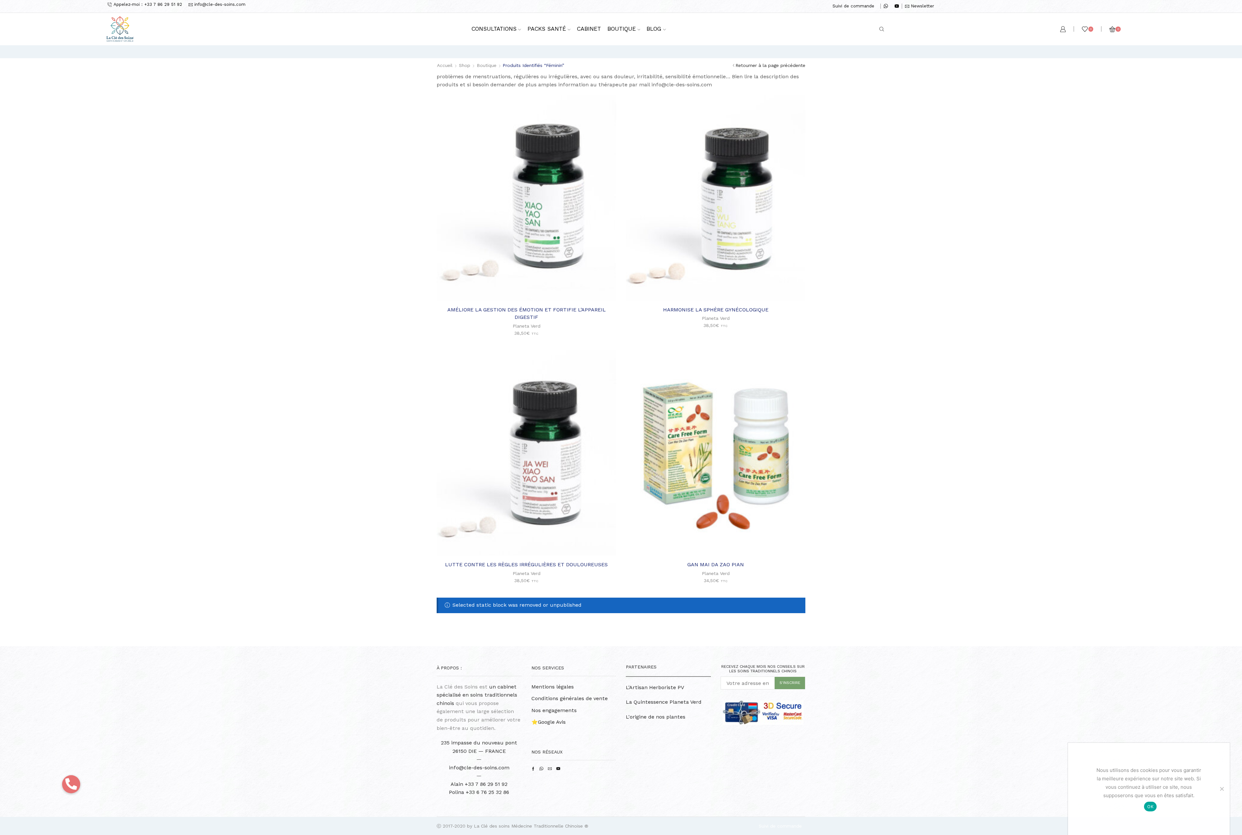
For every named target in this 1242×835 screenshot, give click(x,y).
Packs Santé (547, 29)
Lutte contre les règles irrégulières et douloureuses (526, 564)
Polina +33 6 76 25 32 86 (479, 792)
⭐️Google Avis (548, 722)
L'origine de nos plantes (655, 717)
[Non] (1221, 789)
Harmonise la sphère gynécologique (715, 310)
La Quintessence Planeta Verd (664, 702)
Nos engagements (554, 710)
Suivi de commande (853, 6)
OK (1150, 806)
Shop (464, 65)
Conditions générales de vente (569, 698)
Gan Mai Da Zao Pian (715, 564)
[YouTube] (897, 6)
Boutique (621, 29)
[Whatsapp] (886, 6)
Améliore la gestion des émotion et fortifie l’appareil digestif (526, 313)
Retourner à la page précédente (770, 65)
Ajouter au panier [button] (530, 290)
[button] (71, 784)
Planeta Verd (526, 326)
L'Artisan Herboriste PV (655, 687)
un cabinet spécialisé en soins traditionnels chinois (477, 695)
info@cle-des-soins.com (479, 768)
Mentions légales (552, 687)
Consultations (494, 29)
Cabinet (589, 29)
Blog (654, 29)
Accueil (444, 65)
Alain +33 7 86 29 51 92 (479, 784)
